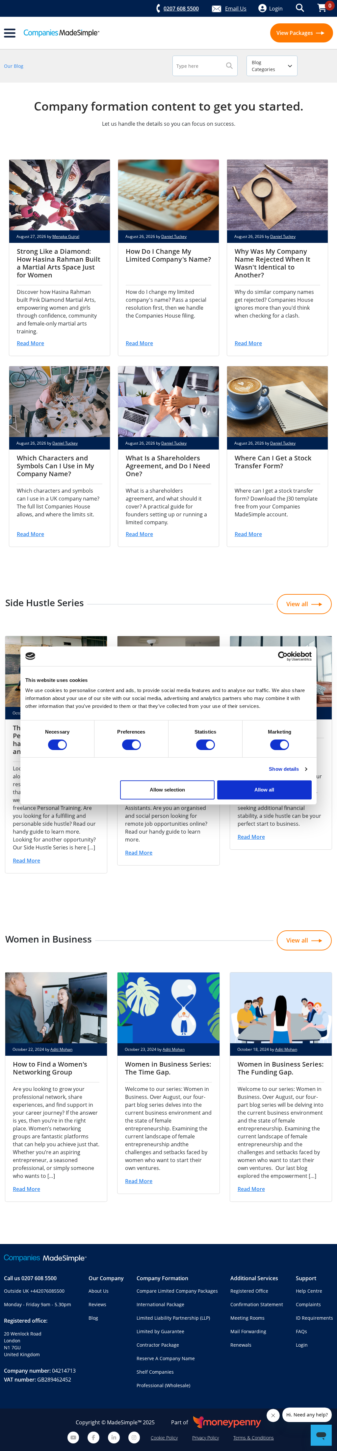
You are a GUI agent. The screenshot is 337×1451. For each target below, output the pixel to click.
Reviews (97, 1304)
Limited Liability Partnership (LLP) (173, 1318)
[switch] (131, 744)
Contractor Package (158, 1345)
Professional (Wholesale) (163, 1385)
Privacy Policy (205, 1438)
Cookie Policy (164, 1438)
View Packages (295, 33)
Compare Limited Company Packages (177, 1291)
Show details (284, 769)
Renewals (240, 1345)
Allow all (264, 789)
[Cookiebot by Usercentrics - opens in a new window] (283, 656)
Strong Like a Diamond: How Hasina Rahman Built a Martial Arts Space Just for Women (58, 263)
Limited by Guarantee (160, 1331)
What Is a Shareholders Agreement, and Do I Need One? (168, 465)
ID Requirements (314, 1318)
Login (302, 1345)
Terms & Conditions (253, 1438)
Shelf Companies (155, 1372)
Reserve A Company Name (166, 1358)
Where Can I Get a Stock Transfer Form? (273, 461)
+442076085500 (47, 1291)
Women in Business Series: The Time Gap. (168, 1068)
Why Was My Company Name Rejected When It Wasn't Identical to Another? (272, 263)
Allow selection (167, 789)
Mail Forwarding (248, 1331)
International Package (160, 1304)
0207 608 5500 (39, 1278)
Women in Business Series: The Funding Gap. (281, 1068)
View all (297, 604)
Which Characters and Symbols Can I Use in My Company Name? (55, 465)
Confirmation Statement (256, 1304)
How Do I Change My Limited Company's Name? (168, 255)
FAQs (301, 1331)
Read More (30, 343)
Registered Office (249, 1291)
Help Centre (309, 1291)
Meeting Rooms (247, 1318)
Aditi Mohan (61, 1049)
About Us (99, 1291)
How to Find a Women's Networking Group (50, 1068)
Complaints (308, 1304)
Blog (93, 1318)
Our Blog (13, 66)
